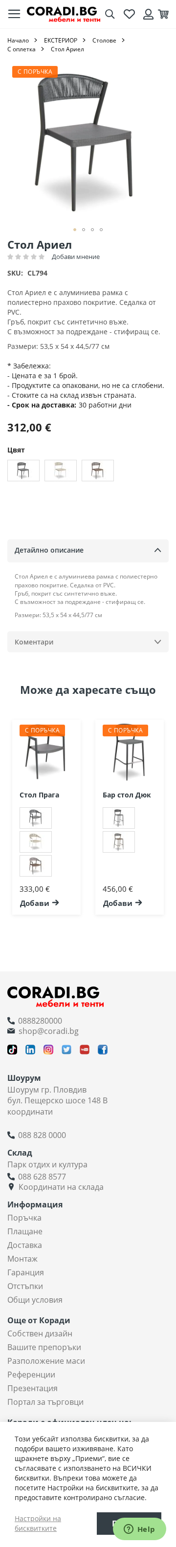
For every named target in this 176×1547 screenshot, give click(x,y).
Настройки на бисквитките (38, 1523)
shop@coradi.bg (49, 1031)
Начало (18, 40)
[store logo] (63, 14)
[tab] (88, 550)
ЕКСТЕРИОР (60, 40)
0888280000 (40, 1021)
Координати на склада (61, 1187)
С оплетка (21, 49)
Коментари (34, 641)
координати (30, 1111)
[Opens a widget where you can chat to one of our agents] (139, 1530)
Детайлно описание (49, 550)
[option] (23, 470)
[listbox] (88, 472)
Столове (104, 40)
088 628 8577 (42, 1177)
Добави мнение (76, 256)
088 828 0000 (42, 1135)
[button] (74, 229)
